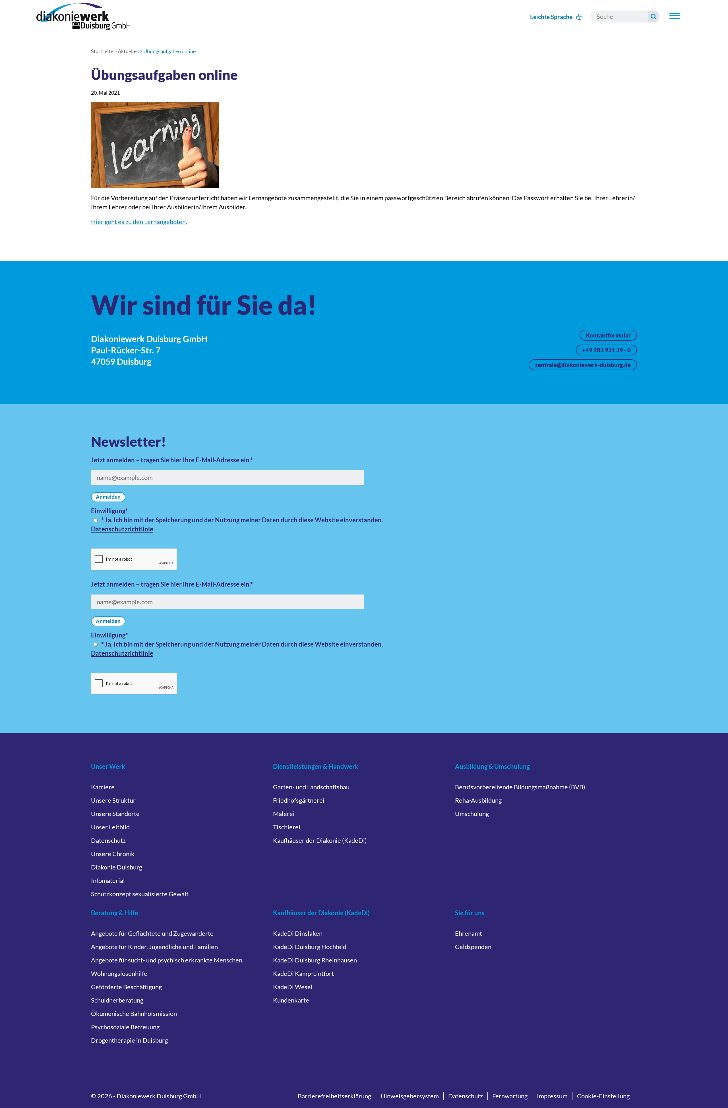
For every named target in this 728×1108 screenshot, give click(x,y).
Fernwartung (510, 1096)
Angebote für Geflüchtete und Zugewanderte (152, 933)
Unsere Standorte (115, 813)
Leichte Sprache (552, 16)
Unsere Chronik (113, 854)
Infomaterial (108, 880)
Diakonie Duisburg (116, 867)
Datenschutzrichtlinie (122, 529)
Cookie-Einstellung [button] (603, 1096)
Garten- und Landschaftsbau (311, 787)
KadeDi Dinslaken (297, 933)
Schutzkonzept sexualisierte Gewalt (140, 894)
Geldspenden (473, 946)
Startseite (102, 51)
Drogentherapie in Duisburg (129, 1040)
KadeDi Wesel (293, 987)
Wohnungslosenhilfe (119, 973)
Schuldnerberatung (117, 1000)
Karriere (103, 787)
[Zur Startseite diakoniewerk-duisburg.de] (83, 16)
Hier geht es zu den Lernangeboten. (139, 221)
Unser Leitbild (110, 827)
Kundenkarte (291, 1000)
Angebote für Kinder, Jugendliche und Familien (154, 946)
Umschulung (472, 813)
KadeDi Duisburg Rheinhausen (315, 960)
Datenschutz (108, 840)
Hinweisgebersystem (409, 1096)
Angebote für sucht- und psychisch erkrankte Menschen (166, 960)
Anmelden (108, 497)
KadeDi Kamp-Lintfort (303, 973)
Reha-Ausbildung (478, 800)
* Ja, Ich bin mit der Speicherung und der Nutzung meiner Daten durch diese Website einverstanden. (242, 520)
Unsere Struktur (113, 800)
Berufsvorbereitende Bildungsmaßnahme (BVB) (520, 787)
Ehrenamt (468, 933)
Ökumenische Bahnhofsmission (134, 1013)
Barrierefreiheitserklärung (334, 1096)
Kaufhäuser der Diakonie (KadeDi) (320, 840)
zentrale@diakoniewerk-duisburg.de (583, 364)
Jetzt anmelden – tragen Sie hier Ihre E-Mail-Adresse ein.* (172, 460)
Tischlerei (286, 827)
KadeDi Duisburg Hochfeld (309, 946)
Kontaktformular (608, 335)
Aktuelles (128, 51)
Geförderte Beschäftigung (126, 987)
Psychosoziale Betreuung (125, 1027)
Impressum (552, 1096)
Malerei (284, 813)
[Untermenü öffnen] (675, 15)
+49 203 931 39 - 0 (606, 350)
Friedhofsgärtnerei (298, 800)
